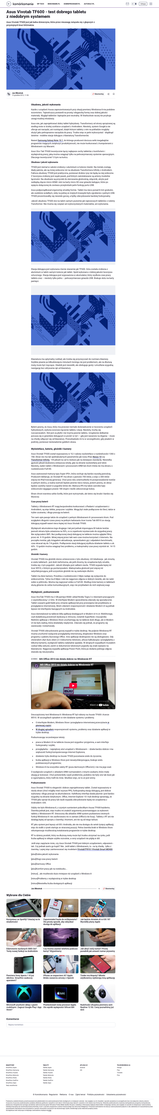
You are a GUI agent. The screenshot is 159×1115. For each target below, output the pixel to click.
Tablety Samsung (48, 1070)
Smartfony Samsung (12, 1070)
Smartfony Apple (11, 1067)
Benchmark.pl (54, 4)
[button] (134, 3)
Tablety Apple (47, 1067)
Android (82, 1067)
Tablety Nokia (47, 1078)
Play (118, 1070)
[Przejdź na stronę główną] (8, 5)
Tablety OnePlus (48, 1080)
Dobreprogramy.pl (72, 4)
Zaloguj (143, 4)
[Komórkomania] (25, 4)
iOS (81, 1070)
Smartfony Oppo (11, 1083)
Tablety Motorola (48, 1075)
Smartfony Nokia (11, 1078)
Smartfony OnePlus (12, 1080)
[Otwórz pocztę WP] (127, 4)
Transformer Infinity (40, 460)
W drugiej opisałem (45, 729)
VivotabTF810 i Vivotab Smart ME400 (94, 849)
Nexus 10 (97, 457)
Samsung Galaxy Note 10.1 (50, 140)
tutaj (49, 1110)
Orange (119, 1067)
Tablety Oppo (47, 1083)
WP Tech (40, 4)
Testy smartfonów (11, 1085)
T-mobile (119, 1072)
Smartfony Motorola (12, 1075)
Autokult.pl (89, 4)
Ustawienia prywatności (115, 1094)
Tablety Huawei (48, 1072)
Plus (118, 1075)
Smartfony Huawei (12, 1072)
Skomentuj (99, 94)
